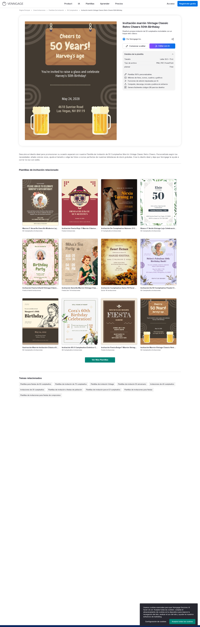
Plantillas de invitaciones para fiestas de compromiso (40, 395)
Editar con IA (164, 46)
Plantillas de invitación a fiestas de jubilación (65, 390)
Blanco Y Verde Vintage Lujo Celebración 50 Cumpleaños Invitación (158, 228)
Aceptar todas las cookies (182, 621)
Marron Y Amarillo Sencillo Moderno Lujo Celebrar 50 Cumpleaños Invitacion (40, 228)
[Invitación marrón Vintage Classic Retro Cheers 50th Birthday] (158, 321)
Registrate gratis (187, 3)
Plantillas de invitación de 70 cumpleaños (71, 384)
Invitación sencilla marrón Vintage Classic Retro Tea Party (80, 288)
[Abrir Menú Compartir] (172, 39)
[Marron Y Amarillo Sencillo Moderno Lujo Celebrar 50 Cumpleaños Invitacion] (40, 202)
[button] (135, 46)
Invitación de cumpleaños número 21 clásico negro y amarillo (119, 228)
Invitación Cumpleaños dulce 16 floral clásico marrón (119, 288)
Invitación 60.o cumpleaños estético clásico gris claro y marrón (80, 347)
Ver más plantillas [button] (100, 360)
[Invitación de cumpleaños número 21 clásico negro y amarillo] (119, 202)
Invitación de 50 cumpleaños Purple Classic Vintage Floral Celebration (158, 288)
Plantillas (90, 3)
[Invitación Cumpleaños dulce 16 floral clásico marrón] (119, 262)
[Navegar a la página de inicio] (12, 4)
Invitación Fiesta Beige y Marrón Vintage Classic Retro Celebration (119, 347)
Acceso (171, 3)
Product (68, 3)
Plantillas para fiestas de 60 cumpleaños (35, 384)
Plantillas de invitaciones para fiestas (138, 390)
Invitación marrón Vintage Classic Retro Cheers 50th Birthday (158, 347)
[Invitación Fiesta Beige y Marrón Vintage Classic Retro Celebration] (119, 321)
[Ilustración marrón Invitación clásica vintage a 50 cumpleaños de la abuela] (40, 321)
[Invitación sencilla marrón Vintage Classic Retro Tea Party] (80, 262)
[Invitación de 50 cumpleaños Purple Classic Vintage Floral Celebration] (158, 262)
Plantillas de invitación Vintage (102, 384)
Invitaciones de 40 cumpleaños (162, 384)
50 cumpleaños (72, 10)
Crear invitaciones (39, 10)
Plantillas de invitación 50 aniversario (132, 384)
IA (79, 3)
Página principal (24, 10)
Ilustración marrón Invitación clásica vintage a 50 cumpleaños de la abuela (40, 347)
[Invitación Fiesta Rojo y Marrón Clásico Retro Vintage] (80, 202)
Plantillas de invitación (56, 10)
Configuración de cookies (155, 621)
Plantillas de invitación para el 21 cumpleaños (103, 390)
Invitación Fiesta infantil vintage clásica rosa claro (40, 288)
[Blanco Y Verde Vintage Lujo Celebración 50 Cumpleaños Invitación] (158, 202)
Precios (119, 3)
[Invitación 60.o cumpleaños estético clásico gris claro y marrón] (80, 321)
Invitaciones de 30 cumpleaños (32, 390)
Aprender (104, 3)
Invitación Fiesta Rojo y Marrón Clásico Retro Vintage (80, 228)
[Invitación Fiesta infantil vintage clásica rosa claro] (40, 262)
